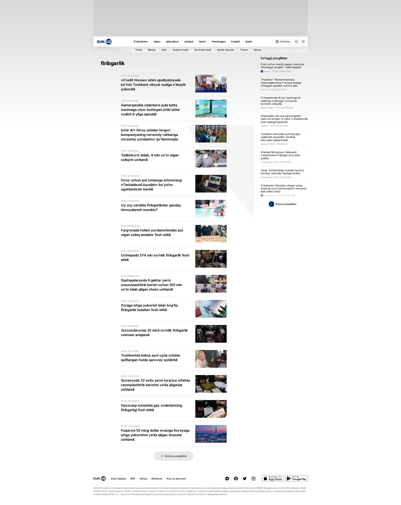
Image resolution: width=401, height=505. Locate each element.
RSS (132, 478)
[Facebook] (236, 478)
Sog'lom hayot (180, 49)
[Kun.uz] (104, 42)
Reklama (156, 478)
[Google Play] (296, 478)
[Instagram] (253, 478)
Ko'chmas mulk (203, 49)
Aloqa (143, 478)
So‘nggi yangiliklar (274, 58)
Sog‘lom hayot (267, 108)
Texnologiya (218, 41)
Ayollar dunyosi (225, 49)
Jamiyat (188, 41)
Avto (164, 49)
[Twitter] (245, 478)
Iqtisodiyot (172, 41)
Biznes (257, 49)
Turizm (244, 49)
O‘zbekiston (141, 41)
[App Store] (273, 478)
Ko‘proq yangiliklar (176, 456)
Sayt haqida (118, 478)
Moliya (152, 49)
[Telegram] (227, 478)
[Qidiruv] (296, 41)
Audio (248, 41)
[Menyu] (303, 41)
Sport (202, 41)
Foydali (235, 41)
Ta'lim (138, 49)
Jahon (156, 41)
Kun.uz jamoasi (176, 478)
